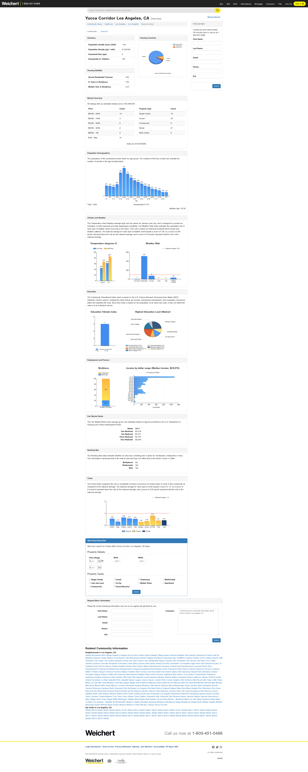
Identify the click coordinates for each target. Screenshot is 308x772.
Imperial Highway (157, 677)
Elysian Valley (142, 666)
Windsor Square (147, 705)
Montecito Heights (133, 685)
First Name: (198, 39)
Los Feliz (94, 683)
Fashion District (188, 669)
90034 (202, 710)
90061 (148, 713)
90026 (130, 713)
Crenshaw (122, 663)
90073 (94, 718)
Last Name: (198, 48)
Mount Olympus (161, 685)
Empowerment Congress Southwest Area (137, 669)
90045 (136, 713)
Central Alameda (115, 660)
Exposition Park (174, 669)
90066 (88, 718)
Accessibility (159, 746)
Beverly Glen (124, 658)
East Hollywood (207, 663)
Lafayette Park (114, 680)
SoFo (125, 693)
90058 (208, 716)
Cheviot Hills (170, 660)
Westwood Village (173, 702)
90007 (130, 710)
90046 (160, 710)
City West (201, 660)
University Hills (153, 696)
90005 (208, 713)
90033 (184, 716)
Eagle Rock (195, 663)
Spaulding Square (197, 693)
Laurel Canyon (148, 680)
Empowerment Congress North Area (196, 666)
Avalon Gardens (170, 655)
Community (92, 31)
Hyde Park (131, 677)
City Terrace (191, 660)
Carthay (188, 658)
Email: (195, 57)
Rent (235, 4)
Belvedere (89, 658)
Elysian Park (131, 666)
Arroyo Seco (132, 655)
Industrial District (185, 677)
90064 (160, 713)
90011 (190, 710)
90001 (166, 713)
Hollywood (210, 674)
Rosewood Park (197, 691)
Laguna (138, 680)
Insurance (270, 4)
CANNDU (181, 658)
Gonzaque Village (92, 674)
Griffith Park (113, 674)
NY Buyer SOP (172, 746)
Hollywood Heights (93, 677)
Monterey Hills (148, 685)
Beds (116, 557)
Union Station (140, 696)
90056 (118, 716)
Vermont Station (193, 696)
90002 (88, 710)
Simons (106, 693)
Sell (228, 4)
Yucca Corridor (161, 705)
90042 (214, 710)
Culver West (132, 663)
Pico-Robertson (204, 688)
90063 (172, 710)
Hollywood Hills (108, 677)
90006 (112, 713)
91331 (178, 710)
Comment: (170, 611)
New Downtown (204, 685)
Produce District (114, 691)
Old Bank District (155, 688)
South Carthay (134, 693)
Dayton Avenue (156, 663)
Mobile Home (146, 583)
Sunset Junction (212, 693)
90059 (214, 716)
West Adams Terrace (154, 699)
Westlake (144, 702)
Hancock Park (124, 674)
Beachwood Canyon (204, 655)
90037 (154, 710)
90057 (166, 710)
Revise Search (214, 17)
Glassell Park (196, 672)
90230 (118, 710)
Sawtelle (88, 693)
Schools (104, 31)
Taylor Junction (91, 696)
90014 (166, 716)
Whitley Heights (208, 702)
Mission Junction (118, 685)
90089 (136, 716)
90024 (124, 713)
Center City (103, 660)
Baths (140, 557)
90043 (112, 710)
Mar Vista (102, 683)
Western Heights (133, 702)
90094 (106, 718)
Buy (221, 4)
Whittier (219, 702)
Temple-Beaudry (105, 696)
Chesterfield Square (156, 660)
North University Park (118, 688)
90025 (142, 710)
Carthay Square (211, 658)
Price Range (94, 558)
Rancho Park (154, 691)
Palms (178, 688)
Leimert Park (160, 680)
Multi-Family (170, 579)
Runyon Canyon (211, 691)
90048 (142, 713)
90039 (106, 716)
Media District (135, 683)
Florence (109, 672)
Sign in (298, 4)
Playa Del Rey (91, 691)
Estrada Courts (161, 669)
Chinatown (181, 660)
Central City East (129, 660)
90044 (190, 713)
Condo (118, 579)
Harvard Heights (137, 674)
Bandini (192, 655)
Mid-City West (187, 683)
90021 (184, 713)
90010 (214, 713)
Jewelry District (208, 677)
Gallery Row (177, 672)
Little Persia (197, 680)
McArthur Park (113, 683)
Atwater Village (157, 655)
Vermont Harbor (179, 696)
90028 (172, 716)
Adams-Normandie (93, 655)
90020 (100, 710)
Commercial (96, 586)
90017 (88, 716)
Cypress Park (143, 663)
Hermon (160, 674)
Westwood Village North (192, 702)
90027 (148, 710)
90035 (208, 710)
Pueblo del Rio (127, 691)
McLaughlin (124, 683)
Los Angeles (120, 24)
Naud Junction (191, 685)
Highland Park (170, 674)
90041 (202, 716)
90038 (196, 716)
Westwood (161, 702)
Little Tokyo (207, 680)
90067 (88, 713)
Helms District (150, 674)
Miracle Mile (210, 683)
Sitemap (135, 746)
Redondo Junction (168, 691)
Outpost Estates (169, 688)
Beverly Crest (112, 658)
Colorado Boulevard (109, 663)
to (102, 561)
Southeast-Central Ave (180, 693)
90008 (184, 710)
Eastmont (89, 666)
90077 (130, 716)
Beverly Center (100, 658)
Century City (142, 660)
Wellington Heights (126, 699)
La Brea (104, 680)
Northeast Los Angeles (137, 688)
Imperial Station (171, 677)
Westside (152, 702)
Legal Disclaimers (93, 746)
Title (280, 4)
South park (145, 693)
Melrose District (156, 683)
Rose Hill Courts (183, 691)
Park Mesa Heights (190, 688)
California (109, 24)
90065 (142, 716)
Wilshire (122, 705)
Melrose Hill (168, 683)
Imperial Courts (142, 677)
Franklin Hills (133, 672)
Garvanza (186, 672)
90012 (196, 710)
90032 (100, 716)
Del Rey (166, 663)
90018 (94, 710)
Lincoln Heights (172, 680)
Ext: (194, 76)
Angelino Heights (119, 655)
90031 (154, 716)
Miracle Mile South (103, 685)
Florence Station (120, 672)
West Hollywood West (206, 699)
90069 (124, 716)
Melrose (145, 683)
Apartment (169, 583)
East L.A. (218, 663)
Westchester (121, 702)
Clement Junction (92, 663)
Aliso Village (106, 655)
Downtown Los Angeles (180, 663)
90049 (202, 713)
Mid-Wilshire (199, 683)
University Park (166, 696)
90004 (106, 713)
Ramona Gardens (141, 691)
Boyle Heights (147, 658)
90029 (178, 716)
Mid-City (177, 683)
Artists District (144, 655)
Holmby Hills (121, 677)
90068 (94, 713)
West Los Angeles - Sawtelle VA (101, 702)
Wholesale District (93, 705)
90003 (172, 713)
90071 (148, 716)
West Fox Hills (190, 699)
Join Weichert (146, 746)
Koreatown (96, 680)
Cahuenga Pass (169, 658)
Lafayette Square (128, 680)
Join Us (288, 4)
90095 (100, 713)
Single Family (97, 579)
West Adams (140, 699)
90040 (112, 716)
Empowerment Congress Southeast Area (102, 669)
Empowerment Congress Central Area (164, 666)
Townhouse (145, 579)
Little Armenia (185, 680)
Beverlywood (135, 658)
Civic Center (210, 660)
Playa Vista (102, 691)
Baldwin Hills (183, 655)
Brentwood (158, 658)
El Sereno (107, 666)
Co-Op (118, 583)
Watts (115, 699)
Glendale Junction (209, 672)
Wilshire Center (133, 705)
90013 (160, 716)
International (246, 4)
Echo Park (98, 666)
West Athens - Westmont (173, 699)
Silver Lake (97, 693)
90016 (118, 713)
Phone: (196, 67)
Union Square (128, 696)
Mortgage (259, 4)
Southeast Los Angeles (160, 693)
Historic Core (182, 674)
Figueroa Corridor (203, 669)
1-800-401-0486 (31, 3)
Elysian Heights (118, 666)
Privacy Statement (123, 746)
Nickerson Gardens (101, 688)
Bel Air (216, 655)
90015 (136, 710)
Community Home (94, 24)
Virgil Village (107, 699)
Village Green (95, 699)
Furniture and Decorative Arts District (155, 672)
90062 (154, 713)
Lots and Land (97, 583)
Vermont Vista (206, 696)
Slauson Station (116, 693)
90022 (106, 710)
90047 (196, 713)
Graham (104, 674)
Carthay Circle (198, 658)
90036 (190, 716)
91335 (124, 710)
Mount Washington (177, 685)
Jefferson (197, 677)
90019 (178, 713)
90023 (94, 716)
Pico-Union (216, 688)
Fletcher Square (98, 672)
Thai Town (117, 696)
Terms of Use (108, 746)
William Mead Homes (110, 705)
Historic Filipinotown (197, 674)
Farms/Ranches (123, 586)
